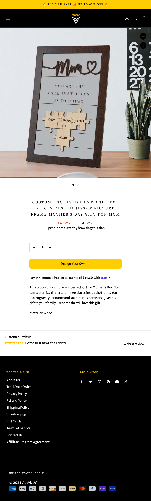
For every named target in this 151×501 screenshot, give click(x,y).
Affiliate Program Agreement (28, 442)
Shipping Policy (17, 408)
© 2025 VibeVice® (23, 483)
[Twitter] (90, 381)
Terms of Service (18, 428)
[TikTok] (125, 381)
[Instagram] (99, 381)
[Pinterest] (108, 381)
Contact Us (14, 435)
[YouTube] (117, 381)
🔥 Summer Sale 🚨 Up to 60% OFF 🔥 (75, 4)
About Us (13, 380)
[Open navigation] (8, 18)
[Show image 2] (78, 185)
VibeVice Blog (16, 414)
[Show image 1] (73, 185)
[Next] (84, 184)
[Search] (135, 18)
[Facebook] (81, 381)
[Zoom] (143, 36)
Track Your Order (18, 387)
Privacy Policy (16, 394)
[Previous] (66, 184)
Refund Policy (16, 401)
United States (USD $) (26, 473)
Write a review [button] (134, 344)
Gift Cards (13, 421)
